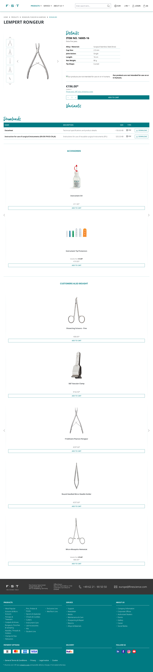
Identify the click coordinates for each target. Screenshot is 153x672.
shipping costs (25, 665)
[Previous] (17, 61)
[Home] (12, 5)
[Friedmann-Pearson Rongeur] (76, 420)
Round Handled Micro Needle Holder (76, 494)
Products (8, 602)
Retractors (9, 639)
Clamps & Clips (11, 636)
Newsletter (72, 611)
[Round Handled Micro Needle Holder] (76, 475)
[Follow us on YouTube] (134, 651)
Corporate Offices (124, 611)
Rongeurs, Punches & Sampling (12, 626)
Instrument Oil (76, 196)
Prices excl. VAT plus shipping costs (79, 91)
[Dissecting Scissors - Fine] (76, 310)
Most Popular (10, 608)
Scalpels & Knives (12, 622)
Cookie (55, 660)
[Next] (57, 61)
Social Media (122, 626)
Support (71, 608)
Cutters (29, 620)
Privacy (33, 660)
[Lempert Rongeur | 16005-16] (37, 61)
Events (120, 617)
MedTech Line (52, 611)
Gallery (120, 620)
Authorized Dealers (125, 614)
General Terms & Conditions (16, 660)
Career (120, 623)
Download (142, 130)
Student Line (31, 631)
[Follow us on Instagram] (129, 651)
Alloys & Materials (74, 626)
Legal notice (44, 660)
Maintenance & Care (75, 617)
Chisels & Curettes (33, 617)
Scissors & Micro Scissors (11, 612)
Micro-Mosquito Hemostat (76, 549)
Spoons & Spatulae (33, 614)
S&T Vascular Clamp (76, 383)
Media (70, 614)
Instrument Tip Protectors (76, 251)
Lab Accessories (32, 625)
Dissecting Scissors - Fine (76, 328)
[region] (33, 61)
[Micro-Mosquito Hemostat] (76, 531)
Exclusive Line (52, 608)
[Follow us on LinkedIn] (118, 651)
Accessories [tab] (74, 151)
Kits (27, 628)
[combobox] (90, 6)
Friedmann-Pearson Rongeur (76, 439)
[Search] (108, 6)
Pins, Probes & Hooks (31, 609)
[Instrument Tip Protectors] (76, 232)
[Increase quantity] (76, 97)
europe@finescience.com (133, 586)
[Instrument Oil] (76, 177)
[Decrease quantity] (67, 97)
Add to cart (113, 97)
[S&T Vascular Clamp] (76, 365)
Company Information (126, 608)
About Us (120, 602)
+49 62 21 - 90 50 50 (95, 586)
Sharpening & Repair (76, 620)
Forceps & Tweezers (9, 618)
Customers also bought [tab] (74, 283)
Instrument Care (32, 623)
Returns (71, 623)
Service (69, 602)
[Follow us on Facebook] (123, 651)
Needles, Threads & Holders (12, 631)
